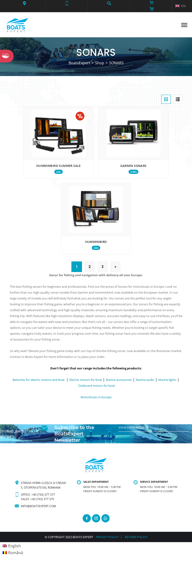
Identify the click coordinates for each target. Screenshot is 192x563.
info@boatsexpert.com (38, 506)
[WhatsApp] (105, 518)
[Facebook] (87, 518)
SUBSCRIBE (126, 437)
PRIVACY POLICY (107, 537)
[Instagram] (96, 518)
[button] (24, 3)
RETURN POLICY (136, 537)
